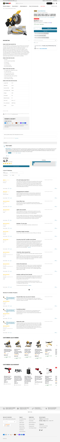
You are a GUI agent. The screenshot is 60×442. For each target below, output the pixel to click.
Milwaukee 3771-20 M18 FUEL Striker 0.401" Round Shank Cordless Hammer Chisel (8, 378)
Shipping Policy (22, 427)
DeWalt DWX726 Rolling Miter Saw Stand (48, 350)
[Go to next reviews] (32, 289)
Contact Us (21, 420)
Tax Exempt (21, 429)
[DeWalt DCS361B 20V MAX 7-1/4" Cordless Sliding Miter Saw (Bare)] (28, 344)
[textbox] (30, 136)
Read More (29, 247)
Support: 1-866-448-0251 (47, 0)
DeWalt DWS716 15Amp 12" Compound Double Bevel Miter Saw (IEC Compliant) (18, 351)
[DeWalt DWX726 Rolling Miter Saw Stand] (49, 344)
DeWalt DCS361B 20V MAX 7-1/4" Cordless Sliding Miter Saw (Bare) (28, 351)
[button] (56, 3)
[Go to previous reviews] (27, 289)
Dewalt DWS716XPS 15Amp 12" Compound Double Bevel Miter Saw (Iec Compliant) (10, 8)
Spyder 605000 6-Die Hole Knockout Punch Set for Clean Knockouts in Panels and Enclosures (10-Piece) (18, 379)
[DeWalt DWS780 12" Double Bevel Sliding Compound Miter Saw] (7, 344)
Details (16, 0)
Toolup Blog (55, 0)
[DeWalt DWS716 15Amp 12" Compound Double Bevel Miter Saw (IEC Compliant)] (18, 344)
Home (3, 8)
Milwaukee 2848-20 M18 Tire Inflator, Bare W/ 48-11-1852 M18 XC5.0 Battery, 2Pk (38, 378)
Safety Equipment (23, 6)
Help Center (21, 422)
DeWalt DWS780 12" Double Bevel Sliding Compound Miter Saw (8, 351)
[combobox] (30, 3)
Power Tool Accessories (33, 6)
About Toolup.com (32, 422)
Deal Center (43, 6)
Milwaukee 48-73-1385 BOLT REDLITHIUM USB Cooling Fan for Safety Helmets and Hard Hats (49, 379)
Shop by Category (6, 6)
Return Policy (21, 426)
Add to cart (49, 28)
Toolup (6, 438)
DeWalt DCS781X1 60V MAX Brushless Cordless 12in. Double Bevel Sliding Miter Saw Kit (39, 351)
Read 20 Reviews (41, 17)
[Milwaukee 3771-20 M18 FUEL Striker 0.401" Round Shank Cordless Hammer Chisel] (7, 370)
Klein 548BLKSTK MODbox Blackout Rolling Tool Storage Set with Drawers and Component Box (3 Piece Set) (28, 379)
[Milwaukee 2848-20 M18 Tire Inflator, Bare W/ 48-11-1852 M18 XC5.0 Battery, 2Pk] (38, 370)
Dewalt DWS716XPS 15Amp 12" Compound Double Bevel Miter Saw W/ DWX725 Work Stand (10, 298)
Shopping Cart (31, 426)
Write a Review (52, 17)
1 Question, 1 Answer (46, 17)
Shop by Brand (15, 6)
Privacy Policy (21, 424)
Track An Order (54, 6)
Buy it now (45, 31)
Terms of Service (22, 431)
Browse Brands (31, 424)
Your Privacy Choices (32, 427)
